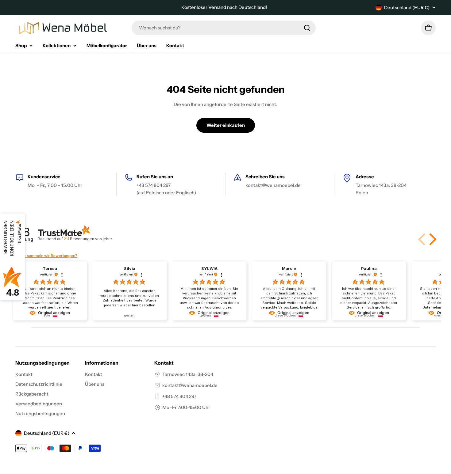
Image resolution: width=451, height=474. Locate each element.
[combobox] (224, 28)
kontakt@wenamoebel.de (190, 385)
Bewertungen (88, 239)
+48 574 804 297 (179, 396)
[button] (431, 239)
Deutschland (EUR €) (407, 7)
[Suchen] (307, 28)
